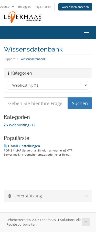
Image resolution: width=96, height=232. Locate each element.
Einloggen (24, 6)
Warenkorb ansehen (75, 7)
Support (9, 59)
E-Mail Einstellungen (23, 146)
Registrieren (43, 6)
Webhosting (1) (21, 125)
